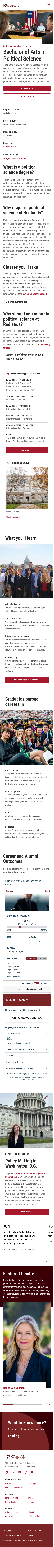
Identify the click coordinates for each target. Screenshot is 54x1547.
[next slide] (49, 1261)
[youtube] (32, 1472)
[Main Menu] (49, 5)
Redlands (9, 1484)
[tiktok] (25, 1472)
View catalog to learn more (25, 679)
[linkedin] (19, 1472)
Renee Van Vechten (14, 1387)
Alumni (31, 1512)
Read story (25, 1211)
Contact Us (9, 1516)
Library (31, 1502)
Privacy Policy (7, 1531)
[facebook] (6, 1472)
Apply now (25, 450)
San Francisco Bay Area (15, 1488)
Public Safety (10, 1502)
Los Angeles (33, 1484)
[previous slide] (46, 1261)
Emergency (31, 1535)
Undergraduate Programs (17, 46)
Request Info (25, 96)
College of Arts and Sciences (14, 158)
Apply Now (25, 88)
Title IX (31, 1498)
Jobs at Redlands (35, 1516)
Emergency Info (11, 1498)
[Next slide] (49, 1404)
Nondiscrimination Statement (13, 1535)
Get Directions (13, 517)
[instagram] (13, 1472)
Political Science (9, 147)
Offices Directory (12, 1512)
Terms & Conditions (34, 1531)
